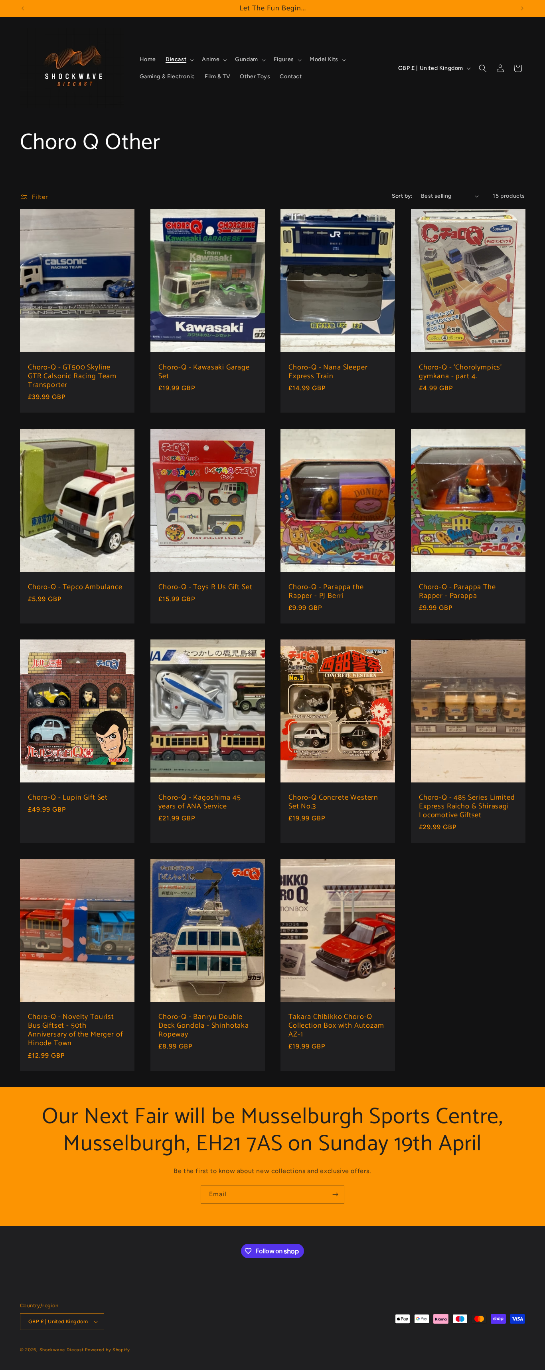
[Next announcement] (522, 8)
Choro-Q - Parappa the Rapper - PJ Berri (326, 591)
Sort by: (402, 196)
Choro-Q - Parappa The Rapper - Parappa (457, 591)
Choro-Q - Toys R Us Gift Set (205, 587)
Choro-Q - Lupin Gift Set (68, 797)
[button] (179, 59)
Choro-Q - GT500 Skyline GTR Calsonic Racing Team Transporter (72, 376)
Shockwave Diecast (61, 1349)
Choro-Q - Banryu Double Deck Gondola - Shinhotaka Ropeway (203, 1026)
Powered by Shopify (107, 1349)
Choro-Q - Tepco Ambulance (75, 587)
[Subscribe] (335, 1194)
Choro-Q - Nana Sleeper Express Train (327, 372)
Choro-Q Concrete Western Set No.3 (333, 802)
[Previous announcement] (23, 8)
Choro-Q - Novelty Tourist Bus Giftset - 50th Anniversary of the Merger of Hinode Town (75, 1030)
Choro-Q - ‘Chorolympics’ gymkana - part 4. (460, 372)
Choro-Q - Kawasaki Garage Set (204, 372)
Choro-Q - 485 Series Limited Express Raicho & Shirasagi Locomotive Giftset (467, 806)
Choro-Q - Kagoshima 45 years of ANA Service (199, 802)
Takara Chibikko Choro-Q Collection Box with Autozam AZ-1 (336, 1026)
